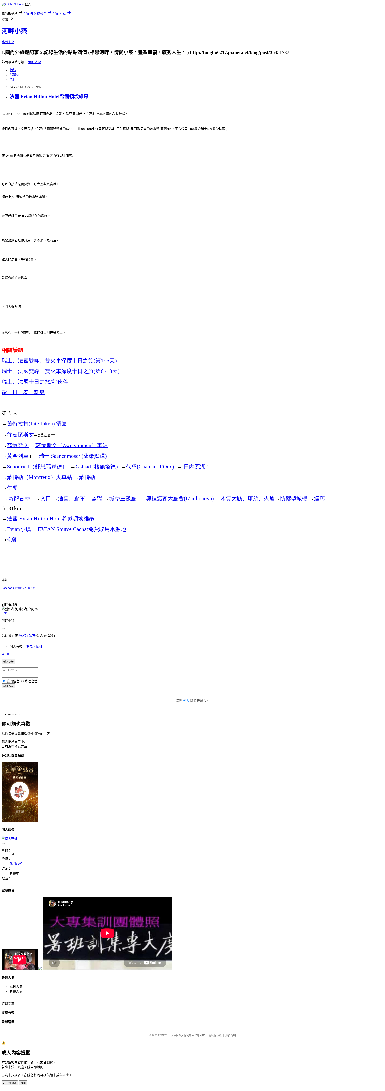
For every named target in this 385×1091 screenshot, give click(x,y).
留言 (32, 635)
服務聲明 (230, 1035)
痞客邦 (23, 635)
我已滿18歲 (9, 1083)
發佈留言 (8, 686)
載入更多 (8, 661)
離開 (23, 1083)
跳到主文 (8, 42)
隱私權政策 (215, 1035)
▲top (5, 653)
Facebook (8, 588)
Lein (4, 613)
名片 (13, 79)
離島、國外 (34, 646)
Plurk (18, 588)
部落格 (14, 75)
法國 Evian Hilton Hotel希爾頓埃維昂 (49, 96)
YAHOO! (28, 588)
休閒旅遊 (34, 62)
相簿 (13, 70)
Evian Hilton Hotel (50, 519)
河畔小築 (14, 31)
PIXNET (162, 1035)
